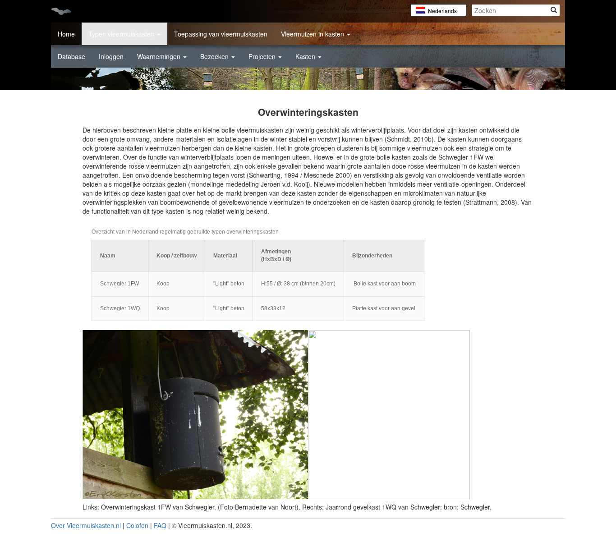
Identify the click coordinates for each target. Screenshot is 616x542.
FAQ (160, 525)
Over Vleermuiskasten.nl (86, 525)
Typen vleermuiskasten (122, 33)
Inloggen (111, 56)
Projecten (262, 56)
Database (71, 56)
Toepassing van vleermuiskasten (220, 33)
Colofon (137, 525)
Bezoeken (215, 56)
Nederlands (442, 10)
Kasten (306, 56)
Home (66, 33)
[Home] (64, 10)
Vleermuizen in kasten (313, 33)
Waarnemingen (159, 56)
